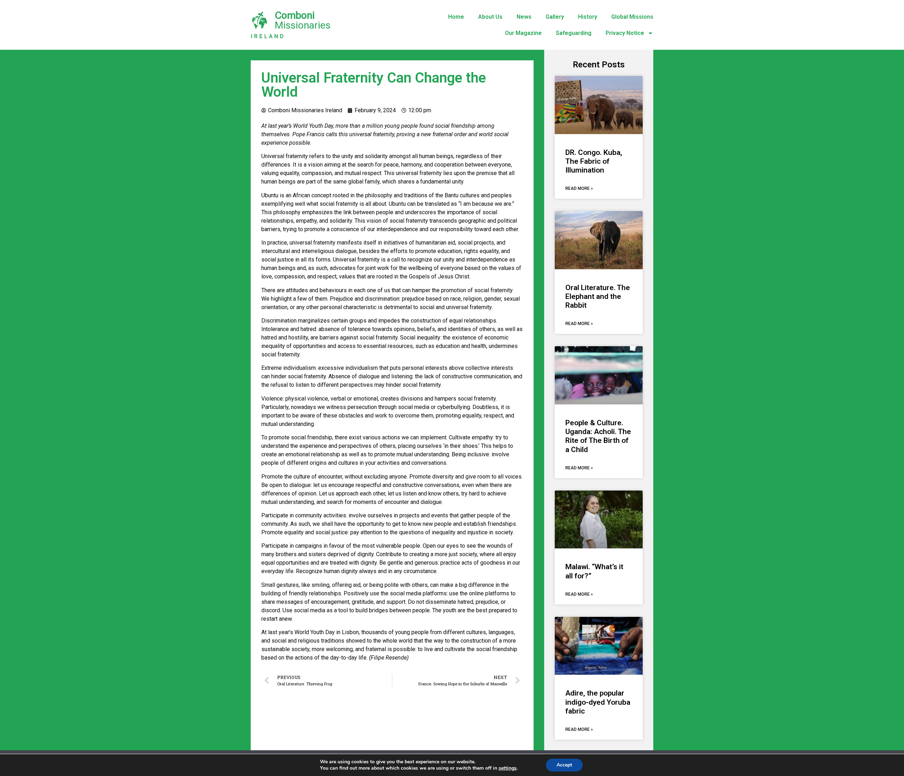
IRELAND (268, 36)
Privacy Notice (625, 33)
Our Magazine (523, 33)
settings (508, 768)
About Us (490, 16)
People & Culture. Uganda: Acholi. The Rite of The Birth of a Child (598, 436)
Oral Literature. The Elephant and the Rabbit (597, 296)
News (524, 16)
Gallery (555, 16)
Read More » (579, 188)
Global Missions (632, 16)
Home (456, 16)
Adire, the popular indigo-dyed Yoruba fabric (597, 702)
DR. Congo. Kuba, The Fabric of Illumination (593, 161)
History (587, 16)
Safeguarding (573, 33)
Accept (564, 765)
